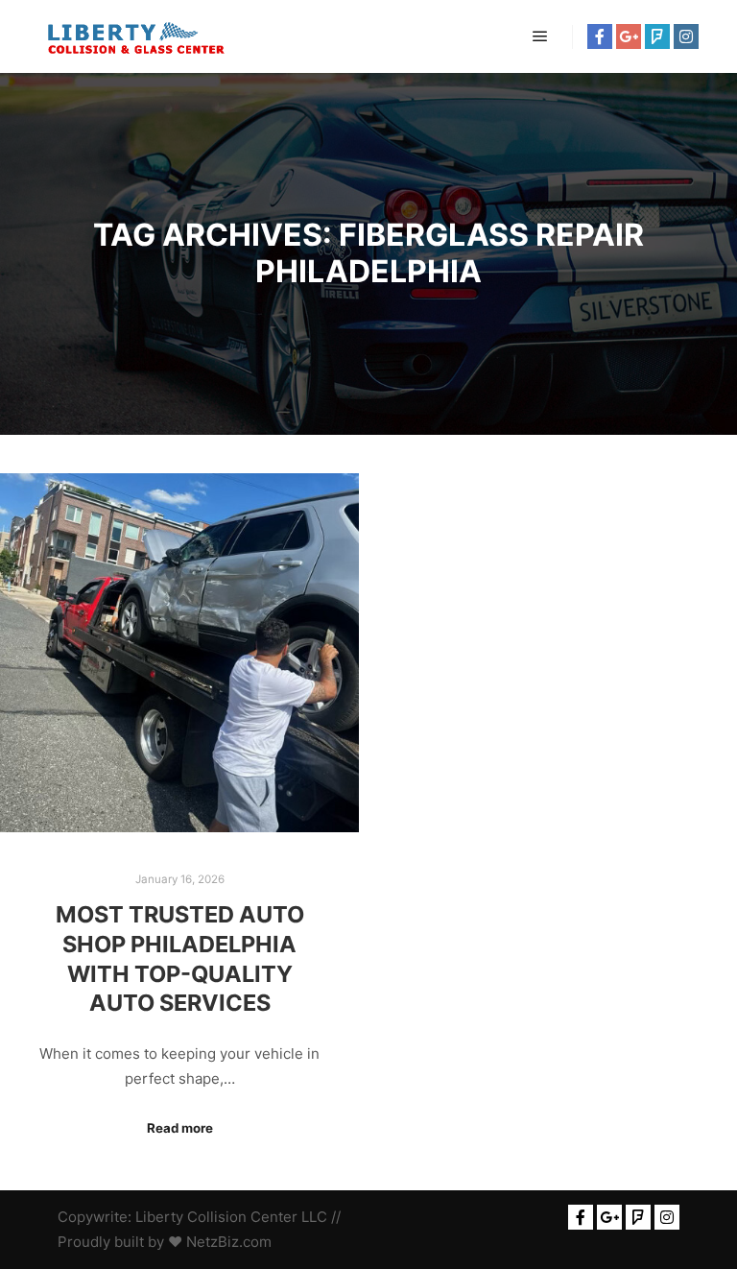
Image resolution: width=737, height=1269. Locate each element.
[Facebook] (599, 36)
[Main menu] (540, 36)
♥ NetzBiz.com (220, 1242)
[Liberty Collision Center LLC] (134, 36)
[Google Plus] (628, 36)
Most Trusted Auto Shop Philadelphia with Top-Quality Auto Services (180, 958)
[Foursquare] (657, 36)
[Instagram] (686, 36)
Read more (180, 1128)
